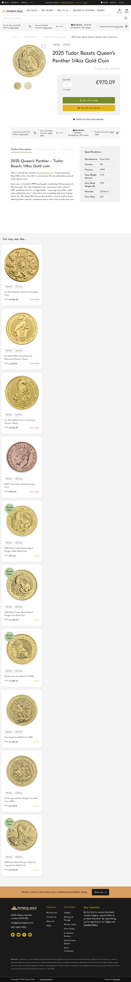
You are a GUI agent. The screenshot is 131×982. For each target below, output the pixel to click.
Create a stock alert (22, 279)
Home (15, 37)
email (85, 2)
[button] (43, 46)
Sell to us (62, 11)
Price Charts (69, 929)
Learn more (14, 28)
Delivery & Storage (83, 11)
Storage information (68, 149)
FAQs (48, 926)
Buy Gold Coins (31, 37)
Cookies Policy (90, 925)
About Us (50, 921)
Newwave (116, 979)
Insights (67, 913)
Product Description (21, 149)
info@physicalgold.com (22, 923)
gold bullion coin (46, 173)
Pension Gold (70, 925)
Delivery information (45, 149)
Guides (100, 11)
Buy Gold (32, 11)
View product (22, 535)
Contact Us (51, 917)
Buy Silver (47, 11)
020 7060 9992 (67, 2)
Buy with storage (90, 100)
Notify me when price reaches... (90, 119)
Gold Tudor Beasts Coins (55, 37)
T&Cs (108, 922)
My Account (51, 913)
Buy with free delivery (90, 108)
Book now (99, 892)
